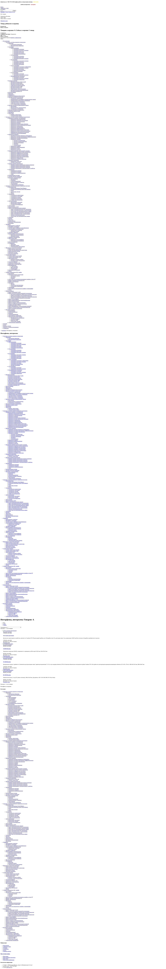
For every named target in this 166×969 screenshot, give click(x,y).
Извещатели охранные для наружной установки (19, 150)
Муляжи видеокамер (18, 71)
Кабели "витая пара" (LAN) (14, 292)
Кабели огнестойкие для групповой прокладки (21, 295)
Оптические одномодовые (17, 286)
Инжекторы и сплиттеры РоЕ (14, 264)
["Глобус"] (3, 9)
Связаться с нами (7, 946)
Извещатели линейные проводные (18, 159)
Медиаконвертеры (12, 265)
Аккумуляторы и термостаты (14, 315)
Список (4, 625)
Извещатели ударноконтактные (18, 121)
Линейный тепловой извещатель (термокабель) (21, 135)
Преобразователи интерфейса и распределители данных (23, 99)
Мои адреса (5, 958)
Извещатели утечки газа (16, 161)
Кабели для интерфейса (13, 299)
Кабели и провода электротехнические (17, 302)
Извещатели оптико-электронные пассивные (21, 125)
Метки (12, 192)
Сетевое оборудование (11, 254)
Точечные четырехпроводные (20, 141)
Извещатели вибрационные (17, 157)
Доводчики (10, 219)
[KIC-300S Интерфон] (8, 670)
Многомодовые (14, 267)
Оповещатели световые (16, 170)
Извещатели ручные (15, 148)
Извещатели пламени (15, 146)
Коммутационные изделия (14, 251)
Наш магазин (6, 945)
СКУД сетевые (11, 205)
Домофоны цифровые (13, 232)
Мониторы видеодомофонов (17, 234)
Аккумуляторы (14, 183)
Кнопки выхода (11, 220)
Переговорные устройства (14, 225)
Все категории (6, 41)
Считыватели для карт (16, 197)
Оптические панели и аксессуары (15, 274)
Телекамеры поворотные (18, 79)
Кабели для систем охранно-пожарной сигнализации (20, 293)
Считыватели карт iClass (16, 198)
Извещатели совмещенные (17, 126)
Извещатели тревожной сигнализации (19, 120)
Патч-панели (11, 273)
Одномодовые (14, 268)
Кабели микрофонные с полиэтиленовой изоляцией (19, 306)
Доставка (5, 323)
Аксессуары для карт (15, 191)
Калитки (10, 218)
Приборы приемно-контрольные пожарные (20, 167)
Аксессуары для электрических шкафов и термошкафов (20, 288)
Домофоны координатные (14, 237)
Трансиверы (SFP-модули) (14, 270)
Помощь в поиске (7, 326)
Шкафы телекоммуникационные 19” (16, 280)
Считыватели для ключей (16, 196)
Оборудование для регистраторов (18, 88)
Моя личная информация (8, 959)
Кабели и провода (10, 291)
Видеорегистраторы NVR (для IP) (18, 81)
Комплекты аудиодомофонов (17, 239)
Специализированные (16, 181)
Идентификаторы (12, 187)
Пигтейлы (13, 277)
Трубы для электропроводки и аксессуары (17, 250)
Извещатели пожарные (13, 134)
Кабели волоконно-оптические (15, 308)
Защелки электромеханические (18, 215)
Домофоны (8, 224)
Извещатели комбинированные (18, 128)
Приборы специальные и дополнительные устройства (23, 168)
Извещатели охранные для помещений (16, 118)
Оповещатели (11, 169)
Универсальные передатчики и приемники (20, 100)
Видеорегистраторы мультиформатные (19, 90)
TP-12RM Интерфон (7, 661)
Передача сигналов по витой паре (15, 97)
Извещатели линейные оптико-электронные (20, 152)
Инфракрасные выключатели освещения (20, 132)
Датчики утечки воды (16, 162)
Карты (12, 190)
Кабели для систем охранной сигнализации (20, 298)
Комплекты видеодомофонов (17, 240)
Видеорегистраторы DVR (16, 83)
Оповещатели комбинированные (18, 173)
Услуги (4, 324)
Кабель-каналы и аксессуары (14, 248)
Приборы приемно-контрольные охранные (20, 166)
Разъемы (13, 278)
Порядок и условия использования (10, 327)
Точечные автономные (18, 142)
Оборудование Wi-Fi (12, 258)
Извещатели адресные (16, 149)
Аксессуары (11, 113)
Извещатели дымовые (16, 139)
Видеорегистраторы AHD (16, 86)
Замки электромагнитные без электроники (20, 212)
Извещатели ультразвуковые (17, 127)
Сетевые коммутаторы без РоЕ (15, 255)
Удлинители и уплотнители (17, 108)
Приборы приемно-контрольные (15, 163)
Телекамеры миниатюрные (19, 53)
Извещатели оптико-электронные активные (20, 131)
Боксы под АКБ (14, 320)
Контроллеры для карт (16, 203)
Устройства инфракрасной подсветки (16, 95)
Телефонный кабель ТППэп (14, 305)
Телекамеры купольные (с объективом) (22, 66)
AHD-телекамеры (15, 48)
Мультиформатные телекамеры (18, 76)
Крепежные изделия (12, 252)
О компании (6, 328)
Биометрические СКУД (13, 206)
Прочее (10, 271)
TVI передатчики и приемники (18, 101)
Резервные (13, 180)
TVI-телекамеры (14, 55)
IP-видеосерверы (12, 92)
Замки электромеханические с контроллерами (21, 210)
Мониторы (10, 93)
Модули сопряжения (12, 241)
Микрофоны (11, 112)
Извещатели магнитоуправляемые (18, 133)
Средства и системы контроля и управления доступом (18, 185)
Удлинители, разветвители (17, 98)
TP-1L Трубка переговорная (8, 635)
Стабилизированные (12, 312)
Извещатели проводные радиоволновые (20, 156)
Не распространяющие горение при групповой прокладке (24, 294)
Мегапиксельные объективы (17, 45)
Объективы (10, 43)
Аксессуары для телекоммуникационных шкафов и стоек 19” (21, 279)
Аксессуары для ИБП (15, 321)
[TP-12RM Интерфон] (8, 657)
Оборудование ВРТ (12, 238)
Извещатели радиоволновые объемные (19, 124)
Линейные (15, 143)
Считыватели (11, 194)
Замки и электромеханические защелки (17, 208)
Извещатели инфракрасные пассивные (19, 153)
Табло (12, 174)
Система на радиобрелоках (17, 204)
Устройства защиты (15, 319)
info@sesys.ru (9, 967)
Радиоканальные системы (14, 175)
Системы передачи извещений (15, 176)
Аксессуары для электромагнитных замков (20, 216)
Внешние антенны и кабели (17, 259)
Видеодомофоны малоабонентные (15, 233)
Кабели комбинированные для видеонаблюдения (19, 300)
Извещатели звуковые (16, 122)
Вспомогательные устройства (17, 182)
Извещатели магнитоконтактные (18, 119)
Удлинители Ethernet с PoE (14, 263)
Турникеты (10, 217)
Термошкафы (11, 287)
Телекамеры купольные (18, 49)
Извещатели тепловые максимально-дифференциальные (23, 136)
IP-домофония (11, 243)
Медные (13, 284)
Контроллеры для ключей (16, 202)
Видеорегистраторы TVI (16, 87)
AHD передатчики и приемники (18, 102)
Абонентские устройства (16, 230)
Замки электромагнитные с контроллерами (20, 213)
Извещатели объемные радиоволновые (19, 155)
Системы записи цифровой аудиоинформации (18, 227)
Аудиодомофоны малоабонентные (15, 229)
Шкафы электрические (13, 281)
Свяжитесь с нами (5, 8)
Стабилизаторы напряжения (17, 184)
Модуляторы (13, 106)
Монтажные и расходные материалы (14, 247)
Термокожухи (11, 94)
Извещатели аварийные (13, 160)
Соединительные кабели (16, 115)
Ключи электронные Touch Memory (19, 188)
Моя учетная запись (5, 953)
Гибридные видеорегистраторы (18, 85)
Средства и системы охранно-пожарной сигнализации (18, 117)
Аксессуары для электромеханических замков (21, 211)
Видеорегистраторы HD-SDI (17, 84)
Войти (2, 7)
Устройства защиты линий (14, 111)
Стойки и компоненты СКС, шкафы (14, 272)
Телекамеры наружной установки (20, 50)
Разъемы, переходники (16, 114)
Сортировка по (4, 627)
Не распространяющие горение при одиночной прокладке (24, 296)
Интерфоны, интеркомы (13, 226)
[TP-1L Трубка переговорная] (9, 630)
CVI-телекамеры (14, 72)
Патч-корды (11, 282)
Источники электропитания (14, 177)
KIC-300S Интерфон (7, 674)
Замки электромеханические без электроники (21, 209)
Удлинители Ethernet (12, 261)
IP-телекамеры (14, 59)
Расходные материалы (13, 253)
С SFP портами (14, 266)
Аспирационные (17, 145)
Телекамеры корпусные (18, 51)
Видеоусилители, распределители (18, 107)
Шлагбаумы (11, 223)
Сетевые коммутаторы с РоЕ (14, 257)
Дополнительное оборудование (18, 246)
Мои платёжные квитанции (9, 957)
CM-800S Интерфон (7, 648)
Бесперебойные (14, 178)
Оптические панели (15, 275)
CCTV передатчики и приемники (18, 104)
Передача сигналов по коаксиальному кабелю (18, 105)
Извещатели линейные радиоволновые (19, 154)
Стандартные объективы (16, 44)
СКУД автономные (12, 201)
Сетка (4, 623)
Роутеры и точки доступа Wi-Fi (18, 260)
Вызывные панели (15, 231)
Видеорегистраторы (12, 80)
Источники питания (10, 309)
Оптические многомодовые (17, 285)
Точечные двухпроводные (19, 140)
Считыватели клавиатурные (17, 195)
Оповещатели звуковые (16, 171)
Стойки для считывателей (16, 199)
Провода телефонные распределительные (17, 303)
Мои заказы (5, 956)
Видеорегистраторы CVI (16, 91)
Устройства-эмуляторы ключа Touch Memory (21, 189)
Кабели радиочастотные (13, 301)
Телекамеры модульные (18, 52)
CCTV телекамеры (15, 65)
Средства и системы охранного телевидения (15, 42)
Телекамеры (11, 46)
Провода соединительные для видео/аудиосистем (19, 307)
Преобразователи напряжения (17, 317)
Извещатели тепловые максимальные (19, 138)
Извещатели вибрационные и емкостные (20, 129)
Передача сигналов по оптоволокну (16, 109)
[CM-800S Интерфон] (8, 643)
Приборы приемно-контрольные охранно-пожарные (22, 164)
